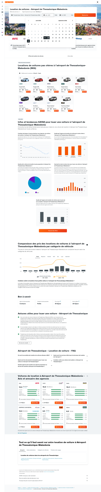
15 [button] (44, 34)
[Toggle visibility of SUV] (37, 192)
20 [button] (38, 37)
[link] (53, 230)
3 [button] (28, 31)
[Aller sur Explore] (2, 18)
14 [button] (41, 34)
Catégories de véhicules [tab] (43, 450)
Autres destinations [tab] (31, 450)
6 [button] (38, 31)
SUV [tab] (54, 256)
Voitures (24, 487)
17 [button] (28, 37)
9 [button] (48, 31)
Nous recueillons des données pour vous (29, 478)
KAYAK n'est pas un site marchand (27, 475)
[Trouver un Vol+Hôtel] (2, 15)
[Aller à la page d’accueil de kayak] (9, 2)
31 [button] (28, 44)
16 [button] (48, 34)
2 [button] (48, 28)
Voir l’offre (28, 91)
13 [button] (38, 34)
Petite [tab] (37, 256)
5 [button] (69, 28)
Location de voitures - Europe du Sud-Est (65, 487)
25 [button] (31, 41)
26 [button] (35, 41)
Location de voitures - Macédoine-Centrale (48, 487)
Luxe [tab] (62, 256)
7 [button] (41, 31)
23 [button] (48, 37)
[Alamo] (85, 407)
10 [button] (28, 34)
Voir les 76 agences (22, 433)
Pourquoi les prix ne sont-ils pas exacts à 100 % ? (31, 480)
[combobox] (15, 11)
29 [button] (45, 41)
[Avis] (37, 383)
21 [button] (41, 37)
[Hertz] (85, 383)
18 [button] (31, 37)
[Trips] (2, 28)
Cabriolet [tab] (67, 256)
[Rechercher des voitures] (2, 12)
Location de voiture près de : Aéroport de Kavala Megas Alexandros (31, 459)
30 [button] (48, 41)
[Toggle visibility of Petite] (27, 192)
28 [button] (41, 41)
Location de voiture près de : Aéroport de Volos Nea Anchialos (52, 459)
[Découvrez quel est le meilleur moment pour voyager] (2, 24)
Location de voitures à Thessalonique (25, 488)
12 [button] (35, 34)
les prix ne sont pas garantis (49, 471)
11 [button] (31, 34)
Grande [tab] (49, 256)
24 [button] (28, 41)
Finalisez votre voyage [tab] (56, 450)
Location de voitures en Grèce (33, 487)
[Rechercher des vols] (2, 6)
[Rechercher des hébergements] (2, 9)
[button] (2, 2)
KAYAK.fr (19, 487)
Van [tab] (58, 256)
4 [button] (31, 31)
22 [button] (45, 37)
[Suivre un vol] (2, 21)
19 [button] (35, 37)
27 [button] (38, 41)
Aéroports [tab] (22, 450)
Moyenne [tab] (43, 256)
